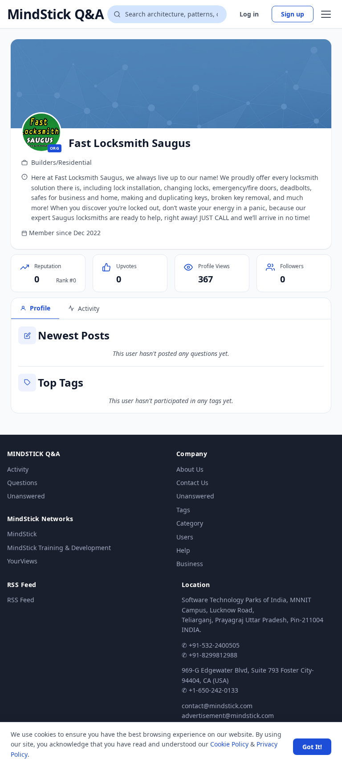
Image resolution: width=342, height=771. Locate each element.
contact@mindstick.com (217, 706)
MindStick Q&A (55, 14)
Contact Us (192, 482)
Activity (17, 469)
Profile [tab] (40, 308)
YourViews (22, 561)
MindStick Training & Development (59, 547)
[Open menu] (326, 14)
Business (189, 563)
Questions (22, 482)
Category (189, 523)
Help (183, 550)
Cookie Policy (229, 744)
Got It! (312, 746)
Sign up (292, 14)
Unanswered (26, 496)
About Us (190, 469)
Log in (249, 14)
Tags (183, 510)
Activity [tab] (88, 308)
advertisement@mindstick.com (228, 715)
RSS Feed (20, 600)
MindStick (22, 534)
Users (184, 537)
